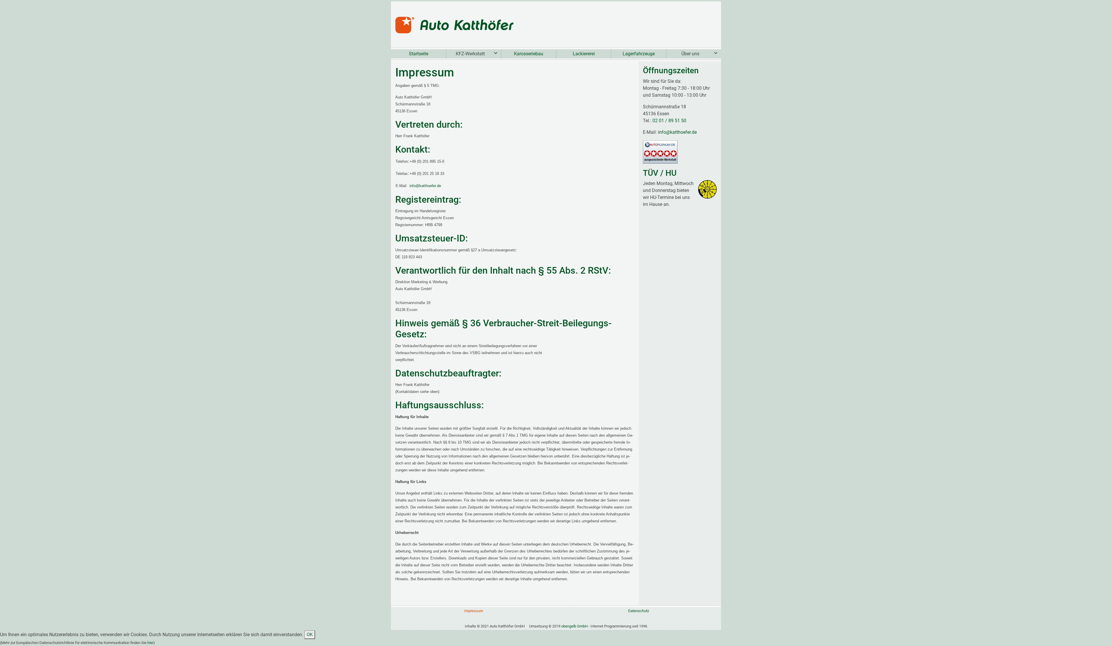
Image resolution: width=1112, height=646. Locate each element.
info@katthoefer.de (425, 186)
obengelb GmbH (574, 626)
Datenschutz (638, 611)
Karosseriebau (528, 53)
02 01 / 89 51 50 (669, 120)
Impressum (473, 611)
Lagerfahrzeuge (639, 53)
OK (310, 634)
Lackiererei (584, 53)
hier (150, 642)
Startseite (418, 53)
